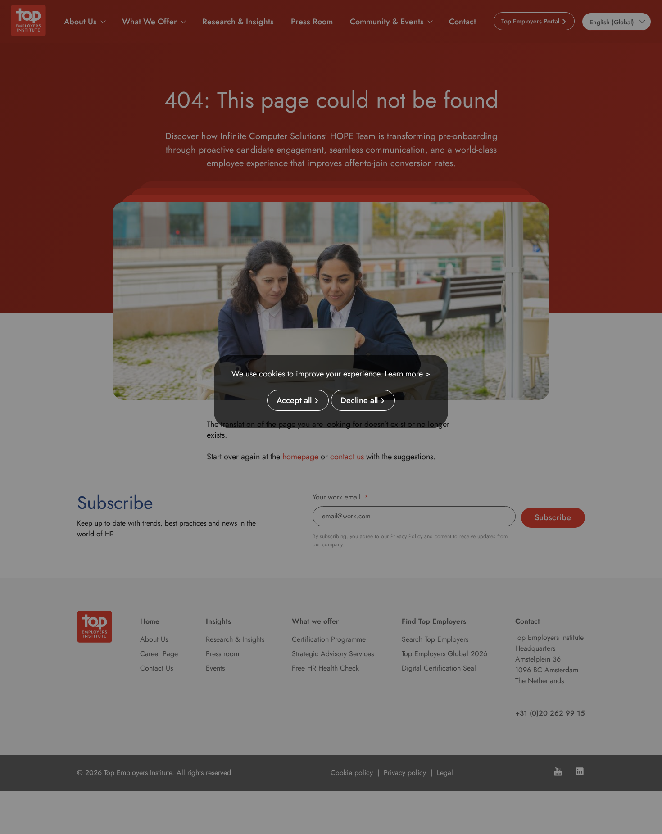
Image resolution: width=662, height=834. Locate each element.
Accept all (294, 400)
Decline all (359, 400)
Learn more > (408, 374)
